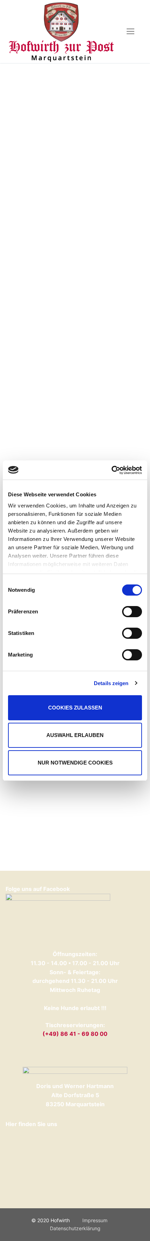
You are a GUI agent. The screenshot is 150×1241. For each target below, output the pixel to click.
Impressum (94, 1220)
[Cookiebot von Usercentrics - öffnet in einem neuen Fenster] (111, 470)
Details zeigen (111, 683)
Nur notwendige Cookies (75, 763)
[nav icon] (130, 31)
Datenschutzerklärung (75, 1228)
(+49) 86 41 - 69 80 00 (75, 1033)
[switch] (132, 611)
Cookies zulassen (75, 708)
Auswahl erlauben (75, 735)
